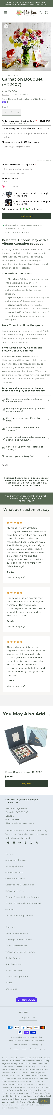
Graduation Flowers (15, 878)
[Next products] (46, 755)
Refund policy (24, 1040)
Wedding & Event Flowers (18, 939)
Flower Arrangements (16, 933)
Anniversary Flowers (15, 860)
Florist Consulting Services (19, 915)
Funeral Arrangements (16, 976)
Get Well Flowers (14, 872)
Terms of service (20, 1045)
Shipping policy (35, 1045)
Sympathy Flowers (15, 891)
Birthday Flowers (14, 866)
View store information (17, 232)
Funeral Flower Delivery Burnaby (22, 897)
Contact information (18, 1049)
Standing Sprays (13, 964)
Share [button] (8, 465)
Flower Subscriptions (16, 946)
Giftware (9, 909)
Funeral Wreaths (13, 970)
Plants (8, 982)
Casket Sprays (12, 958)
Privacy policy (38, 1040)
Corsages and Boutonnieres (19, 885)
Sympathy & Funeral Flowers (20, 952)
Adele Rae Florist (25, 1037)
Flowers (9, 854)
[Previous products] (7, 755)
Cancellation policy (37, 1049)
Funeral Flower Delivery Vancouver (23, 903)
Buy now (26, 783)
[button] (5, 13)
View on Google (14, 577)
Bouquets (10, 927)
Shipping (5, 94)
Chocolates (11, 989)
